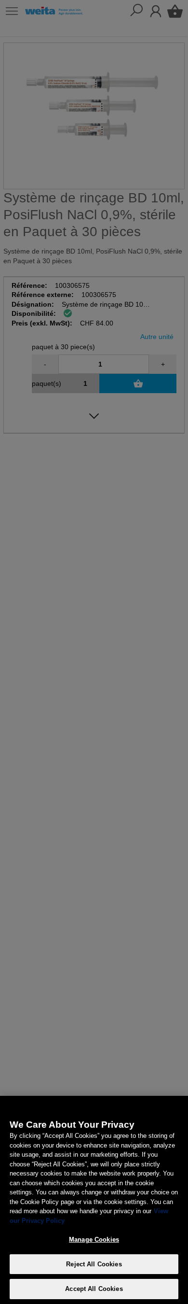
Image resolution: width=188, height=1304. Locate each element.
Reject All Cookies (93, 1264)
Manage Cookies (94, 1239)
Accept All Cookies (93, 1288)
